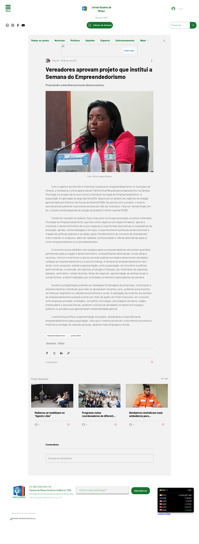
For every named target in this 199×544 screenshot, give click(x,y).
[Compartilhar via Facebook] (47, 353)
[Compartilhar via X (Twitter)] (54, 353)
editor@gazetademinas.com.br (45, 497)
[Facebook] (18, 25)
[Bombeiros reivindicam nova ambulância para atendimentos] (147, 396)
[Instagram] (13, 25)
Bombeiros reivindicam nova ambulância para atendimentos (146, 414)
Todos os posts (40, 40)
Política (75, 40)
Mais (143, 40)
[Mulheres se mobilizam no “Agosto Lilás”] (52, 396)
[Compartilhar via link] (68, 353)
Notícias (60, 40)
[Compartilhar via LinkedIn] (61, 353)
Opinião (90, 40)
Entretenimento (125, 40)
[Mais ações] (151, 60)
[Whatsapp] (7, 25)
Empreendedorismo (56, 335)
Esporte (105, 40)
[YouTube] (23, 25)
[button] (8, 7)
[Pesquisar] (193, 25)
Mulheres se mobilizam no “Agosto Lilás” (50, 414)
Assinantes (51, 343)
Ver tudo (164, 378)
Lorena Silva (75, 335)
